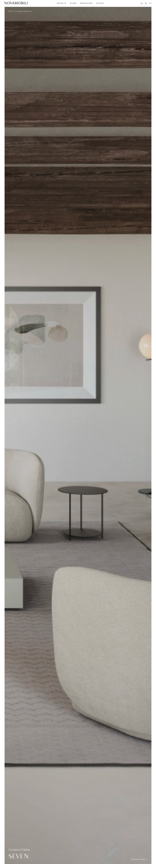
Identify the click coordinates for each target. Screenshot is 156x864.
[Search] (146, 3)
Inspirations (86, 3)
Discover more (138, 859)
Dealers (100, 3)
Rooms (73, 3)
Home (10, 11)
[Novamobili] (16, 3)
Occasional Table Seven (23, 11)
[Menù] (141, 3)
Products (61, 3)
